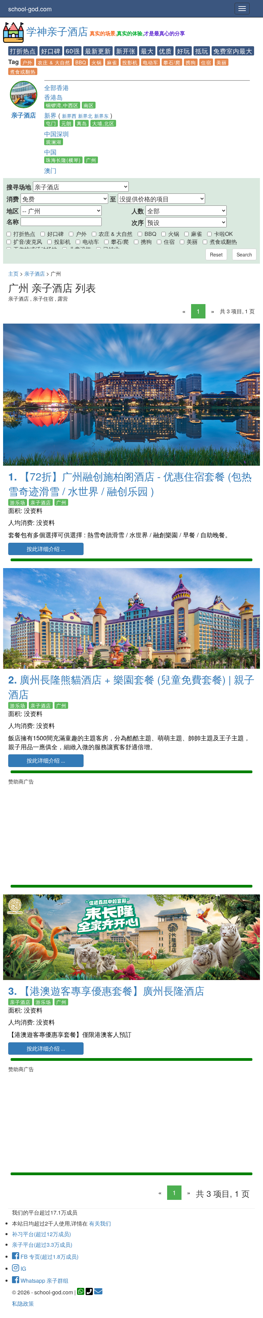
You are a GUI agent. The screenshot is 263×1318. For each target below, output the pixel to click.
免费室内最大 (232, 50)
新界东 (101, 115)
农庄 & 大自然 (54, 62)
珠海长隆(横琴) (63, 159)
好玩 (183, 50)
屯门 (51, 123)
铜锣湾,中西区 (62, 105)
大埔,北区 (103, 123)
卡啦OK (223, 233)
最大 (147, 50)
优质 (165, 50)
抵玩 (201, 50)
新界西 (69, 115)
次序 (138, 222)
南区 (89, 105)
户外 (27, 62)
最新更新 (98, 50)
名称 (13, 221)
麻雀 (112, 62)
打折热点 (23, 50)
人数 (138, 211)
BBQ (80, 62)
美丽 (221, 62)
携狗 (191, 62)
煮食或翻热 (23, 71)
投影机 (130, 62)
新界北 (85, 115)
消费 (13, 199)
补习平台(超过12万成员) (41, 1234)
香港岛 (53, 96)
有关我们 (100, 1223)
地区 (13, 211)
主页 (13, 273)
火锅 (96, 62)
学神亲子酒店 (57, 31)
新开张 (126, 50)
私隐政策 (23, 1303)
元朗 (66, 123)
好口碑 (51, 50)
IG (22, 1268)
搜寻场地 (19, 187)
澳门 (50, 170)
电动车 (150, 62)
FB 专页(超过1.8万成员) (48, 1256)
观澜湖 (53, 141)
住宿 (206, 62)
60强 (73, 50)
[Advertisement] (131, 833)
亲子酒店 (23, 115)
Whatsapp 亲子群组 (43, 1280)
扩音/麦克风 (27, 241)
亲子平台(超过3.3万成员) (42, 1244)
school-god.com (30, 8)
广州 (91, 159)
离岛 (82, 123)
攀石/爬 (171, 62)
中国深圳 (56, 133)
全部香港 (56, 87)
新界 (50, 115)
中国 (50, 151)
